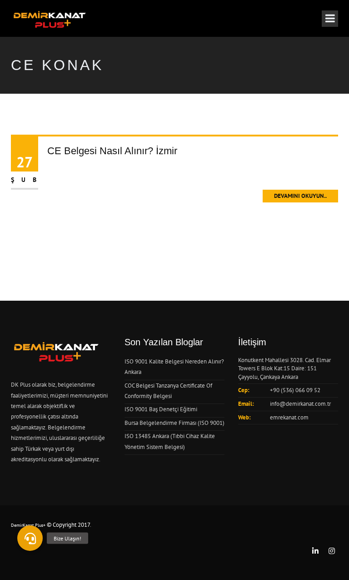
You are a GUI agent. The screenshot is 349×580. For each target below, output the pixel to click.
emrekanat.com (289, 417)
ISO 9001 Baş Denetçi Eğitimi (161, 409)
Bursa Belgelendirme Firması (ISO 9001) (174, 423)
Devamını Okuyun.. (300, 196)
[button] (30, 538)
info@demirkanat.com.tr (300, 404)
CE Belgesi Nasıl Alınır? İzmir (112, 150)
